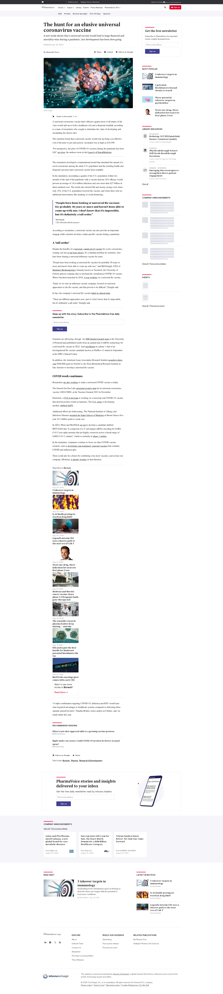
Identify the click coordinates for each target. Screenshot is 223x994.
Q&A (60, 14)
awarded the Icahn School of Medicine (87, 415)
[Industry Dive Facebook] (50, 942)
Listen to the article (66, 116)
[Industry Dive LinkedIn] (45, 942)
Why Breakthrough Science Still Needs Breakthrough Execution (163, 153)
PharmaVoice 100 (112, 7)
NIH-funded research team (97, 338)
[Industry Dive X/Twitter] (55, 942)
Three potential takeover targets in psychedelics (165, 100)
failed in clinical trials (100, 293)
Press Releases (97, 7)
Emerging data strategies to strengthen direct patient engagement (164, 173)
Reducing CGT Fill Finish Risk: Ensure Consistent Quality (164, 137)
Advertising (107, 939)
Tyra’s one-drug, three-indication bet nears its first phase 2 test (167, 113)
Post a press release (158, 264)
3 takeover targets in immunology (166, 75)
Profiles (67, 14)
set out (83, 424)
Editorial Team (77, 943)
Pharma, (75, 760)
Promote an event (157, 306)
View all (145, 184)
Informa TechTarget (121, 974)
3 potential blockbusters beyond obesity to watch (166, 88)
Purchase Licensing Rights (82, 956)
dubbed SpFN (66, 405)
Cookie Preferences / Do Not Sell (135, 985)
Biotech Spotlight (80, 14)
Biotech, (67, 760)
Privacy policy (86, 985)
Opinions (106, 14)
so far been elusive (75, 252)
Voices (61, 7)
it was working (90, 277)
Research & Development (90, 760)
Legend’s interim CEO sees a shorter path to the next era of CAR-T (164, 907)
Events (86, 7)
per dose (61, 152)
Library (79, 7)
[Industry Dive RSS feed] (60, 942)
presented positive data (86, 388)
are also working (70, 382)
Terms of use (99, 985)
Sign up (177, 7)
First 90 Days (95, 14)
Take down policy (113, 985)
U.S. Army (97, 401)
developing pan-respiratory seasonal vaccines (87, 445)
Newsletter (76, 951)
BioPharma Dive (73, 2)
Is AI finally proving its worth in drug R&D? (162, 894)
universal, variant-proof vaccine (88, 248)
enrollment (90, 346)
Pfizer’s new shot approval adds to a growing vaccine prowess (83, 731)
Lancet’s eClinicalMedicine (100, 152)
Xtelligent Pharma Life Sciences (90, 2)
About (74, 939)
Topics (70, 7)
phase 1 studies (99, 436)
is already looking (79, 459)
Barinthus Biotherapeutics (63, 269)
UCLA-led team (71, 397)
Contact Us (76, 947)
